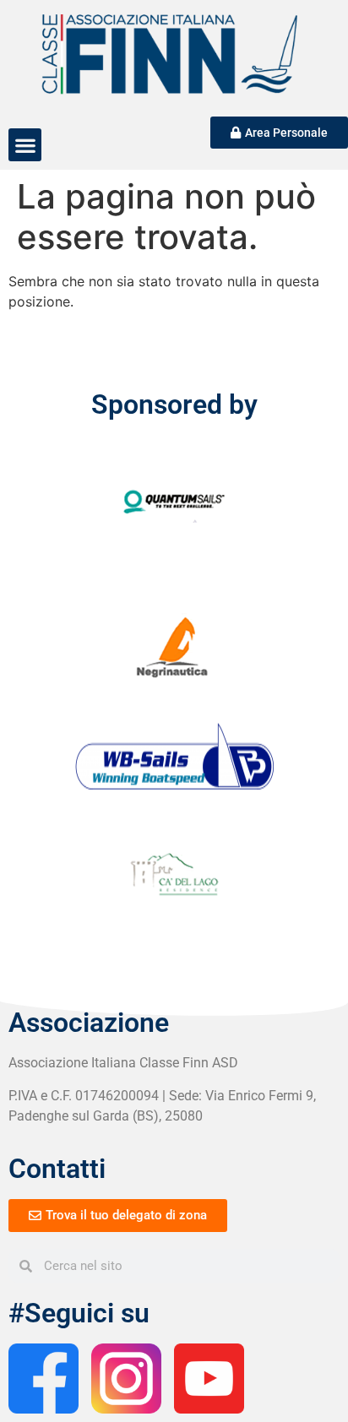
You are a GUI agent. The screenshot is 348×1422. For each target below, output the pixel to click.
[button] (24, 144)
